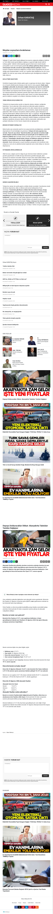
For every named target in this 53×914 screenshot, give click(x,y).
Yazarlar (13, 8)
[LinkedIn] (11, 56)
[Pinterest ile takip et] (33, 907)
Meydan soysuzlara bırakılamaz (23, 8)
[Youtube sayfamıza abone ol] (23, 907)
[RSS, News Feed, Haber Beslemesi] (37, 907)
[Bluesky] (9, 56)
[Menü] (49, 4)
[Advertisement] (26, 37)
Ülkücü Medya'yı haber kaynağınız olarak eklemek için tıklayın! (22, 594)
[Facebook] (4, 56)
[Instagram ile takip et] (30, 907)
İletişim (24, 902)
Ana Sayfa (6, 8)
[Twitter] (6, 56)
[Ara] (46, 4)
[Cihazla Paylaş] (16, 56)
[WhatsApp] (14, 56)
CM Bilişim (7, 911)
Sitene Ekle (37, 902)
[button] (44, 56)
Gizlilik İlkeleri (31, 902)
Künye (19, 902)
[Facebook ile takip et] (16, 907)
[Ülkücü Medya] (11, 4)
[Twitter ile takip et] (19, 907)
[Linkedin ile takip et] (26, 907)
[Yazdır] (19, 56)
